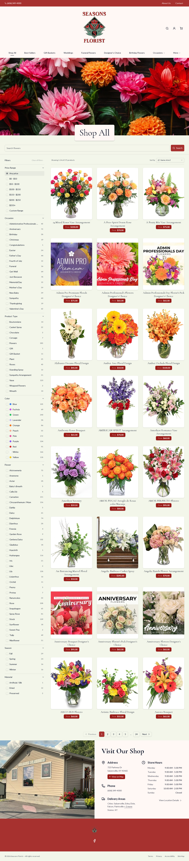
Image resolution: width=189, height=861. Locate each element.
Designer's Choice (112, 53)
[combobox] (170, 160)
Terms (150, 856)
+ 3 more (128, 806)
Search (179, 148)
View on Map (118, 776)
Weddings (68, 53)
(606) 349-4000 (14, 3)
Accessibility (170, 856)
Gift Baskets (49, 53)
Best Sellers (29, 53)
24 (136, 734)
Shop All (12, 53)
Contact (179, 3)
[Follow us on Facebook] (94, 840)
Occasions (158, 53)
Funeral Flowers (88, 53)
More (175, 53)
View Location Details (169, 800)
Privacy (159, 856)
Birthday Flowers (137, 53)
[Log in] (174, 28)
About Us (166, 3)
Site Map (181, 856)
